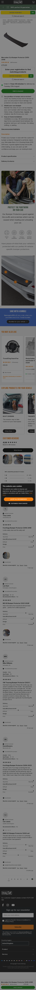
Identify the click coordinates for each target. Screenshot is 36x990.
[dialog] (18, 495)
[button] (18, 503)
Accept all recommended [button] (18, 499)
